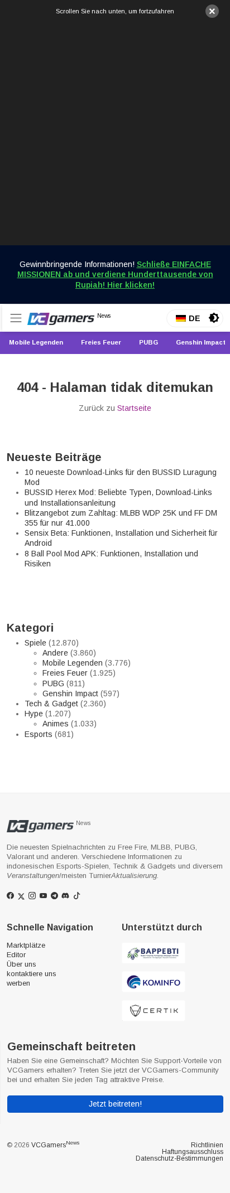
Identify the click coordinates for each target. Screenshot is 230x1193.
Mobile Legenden (72, 662)
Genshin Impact (70, 693)
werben (18, 983)
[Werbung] (115, 130)
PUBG (53, 683)
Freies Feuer (65, 672)
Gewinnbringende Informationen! (115, 274)
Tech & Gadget (51, 703)
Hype (34, 713)
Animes (55, 723)
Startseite (134, 408)
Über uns (21, 964)
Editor (16, 954)
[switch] (213, 317)
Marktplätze (26, 945)
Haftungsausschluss (192, 1152)
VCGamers (55, 1145)
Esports (38, 734)
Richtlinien (207, 1145)
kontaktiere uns (31, 973)
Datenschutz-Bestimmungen (179, 1158)
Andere (55, 652)
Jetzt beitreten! (115, 1103)
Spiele (35, 642)
